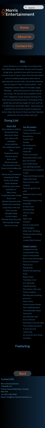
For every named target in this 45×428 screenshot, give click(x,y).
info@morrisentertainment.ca (18, 397)
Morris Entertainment (20, 12)
